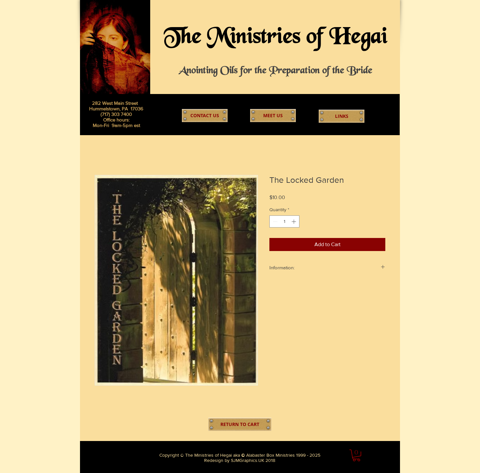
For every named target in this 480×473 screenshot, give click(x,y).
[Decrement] (274, 221)
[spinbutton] (284, 221)
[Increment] (294, 221)
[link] (356, 455)
